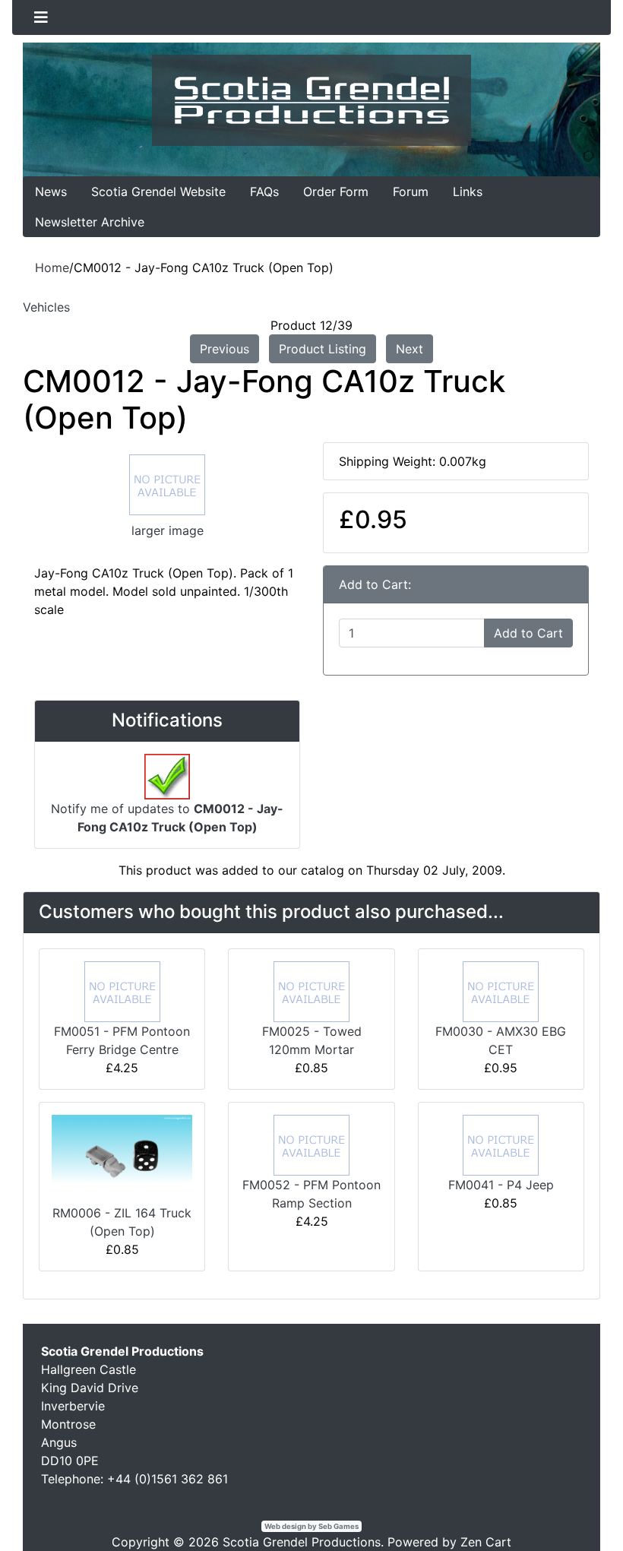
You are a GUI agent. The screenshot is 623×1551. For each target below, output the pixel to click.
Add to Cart (528, 633)
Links (467, 191)
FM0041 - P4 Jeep (501, 1184)
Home (52, 267)
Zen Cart (485, 1541)
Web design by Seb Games (311, 1526)
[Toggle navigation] (41, 17)
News (51, 191)
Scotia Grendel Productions (302, 1541)
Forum (411, 191)
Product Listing (322, 348)
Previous (224, 348)
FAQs (264, 191)
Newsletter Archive (89, 221)
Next (409, 348)
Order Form (335, 191)
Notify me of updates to (167, 817)
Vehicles (46, 307)
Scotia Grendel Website (158, 191)
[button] (577, 1506)
